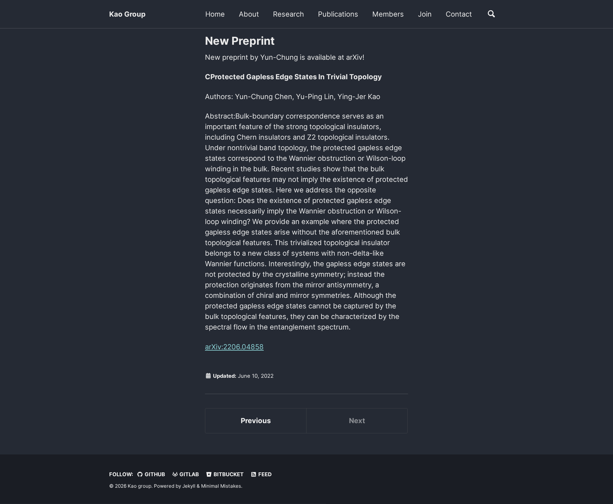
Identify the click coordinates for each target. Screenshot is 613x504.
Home (215, 14)
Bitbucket (228, 474)
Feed (264, 474)
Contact (459, 14)
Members (388, 14)
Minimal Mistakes (221, 486)
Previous (256, 420)
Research (288, 14)
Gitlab (188, 474)
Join (425, 14)
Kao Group (127, 14)
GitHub (154, 474)
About (249, 14)
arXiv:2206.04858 (234, 347)
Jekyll (188, 486)
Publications (338, 14)
